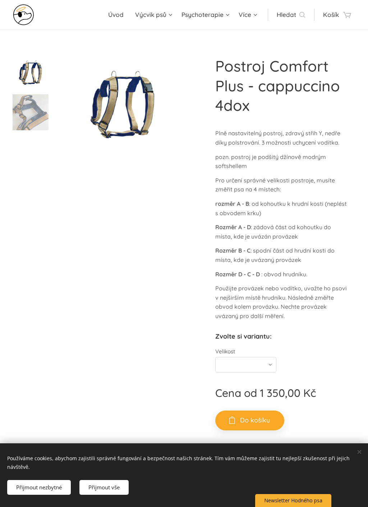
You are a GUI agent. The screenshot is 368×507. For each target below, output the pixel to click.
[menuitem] (117, 15)
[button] (291, 15)
